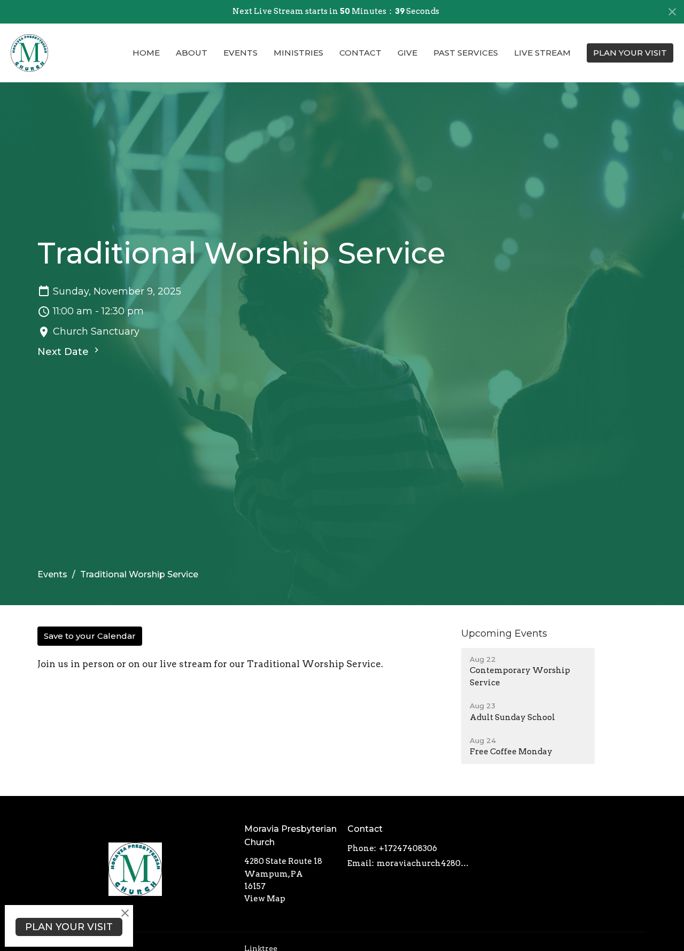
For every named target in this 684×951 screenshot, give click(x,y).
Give (407, 53)
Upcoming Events (504, 633)
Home (146, 53)
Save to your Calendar (90, 636)
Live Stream (542, 53)
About (191, 53)
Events (240, 53)
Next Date (64, 352)
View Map (264, 898)
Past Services (465, 53)
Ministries (298, 53)
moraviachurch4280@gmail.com (426, 863)
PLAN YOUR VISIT (630, 53)
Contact (360, 53)
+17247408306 (408, 848)
